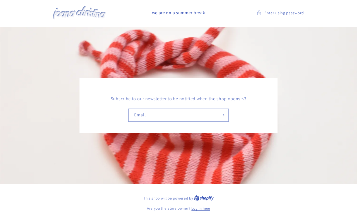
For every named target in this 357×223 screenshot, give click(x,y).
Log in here (200, 208)
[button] (280, 12)
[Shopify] (204, 198)
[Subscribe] (222, 115)
